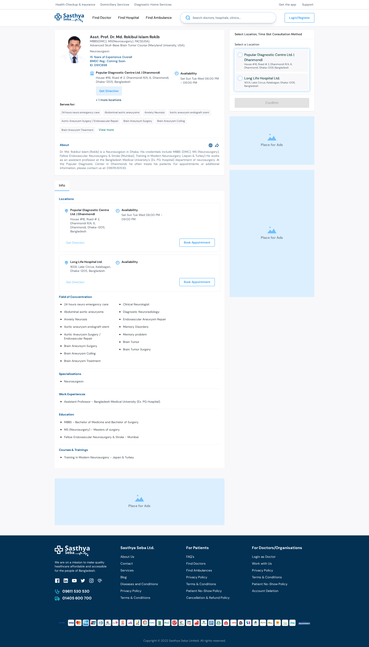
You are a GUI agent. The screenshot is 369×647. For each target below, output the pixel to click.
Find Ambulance (159, 17)
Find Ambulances (199, 570)
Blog (123, 577)
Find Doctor (101, 17)
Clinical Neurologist (136, 304)
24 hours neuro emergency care (86, 304)
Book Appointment (197, 242)
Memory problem (135, 334)
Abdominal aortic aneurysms (84, 312)
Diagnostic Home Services (152, 4)
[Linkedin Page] (65, 580)
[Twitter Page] (82, 580)
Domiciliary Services (114, 4)
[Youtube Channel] (74, 580)
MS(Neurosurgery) (120, 41)
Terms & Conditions (135, 598)
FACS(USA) (142, 41)
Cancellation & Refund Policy (208, 598)
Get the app (287, 4)
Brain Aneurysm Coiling (80, 353)
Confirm (271, 103)
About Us (127, 557)
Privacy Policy (130, 591)
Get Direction (109, 91)
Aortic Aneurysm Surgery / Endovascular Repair (82, 336)
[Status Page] (99, 580)
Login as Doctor (264, 557)
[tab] (62, 186)
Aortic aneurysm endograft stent (86, 327)
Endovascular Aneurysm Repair (144, 319)
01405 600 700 (77, 598)
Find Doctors (196, 563)
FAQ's (190, 557)
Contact (126, 563)
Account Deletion (265, 591)
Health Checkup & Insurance (75, 4)
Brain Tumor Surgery (137, 349)
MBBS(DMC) (98, 41)
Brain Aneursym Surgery (80, 346)
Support (307, 4)
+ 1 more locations (108, 100)
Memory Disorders (135, 327)
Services (127, 570)
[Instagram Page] (91, 580)
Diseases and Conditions (139, 584)
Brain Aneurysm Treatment (82, 361)
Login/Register (299, 18)
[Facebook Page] (57, 580)
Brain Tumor (131, 342)
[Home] (69, 17)
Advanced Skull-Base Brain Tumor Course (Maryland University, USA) (137, 45)
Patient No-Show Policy (204, 591)
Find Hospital (128, 17)
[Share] (217, 145)
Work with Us (262, 563)
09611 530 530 (75, 591)
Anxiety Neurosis (75, 319)
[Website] (210, 145)
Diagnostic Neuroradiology (141, 312)
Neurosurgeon (73, 381)
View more (106, 130)
